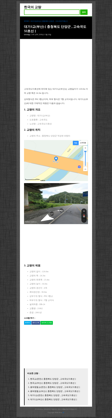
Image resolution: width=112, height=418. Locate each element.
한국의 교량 (32, 7)
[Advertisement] (56, 65)
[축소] (85, 169)
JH (63, 412)
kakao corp (27, 222)
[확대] (85, 148)
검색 (84, 12)
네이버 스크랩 (47, 323)
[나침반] (84, 215)
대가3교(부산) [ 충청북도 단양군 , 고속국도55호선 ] (49, 21)
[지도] (76, 143)
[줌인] (84, 211)
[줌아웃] (84, 220)
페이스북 (36, 323)
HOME (26, 21)
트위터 (27, 323)
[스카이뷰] (83, 143)
